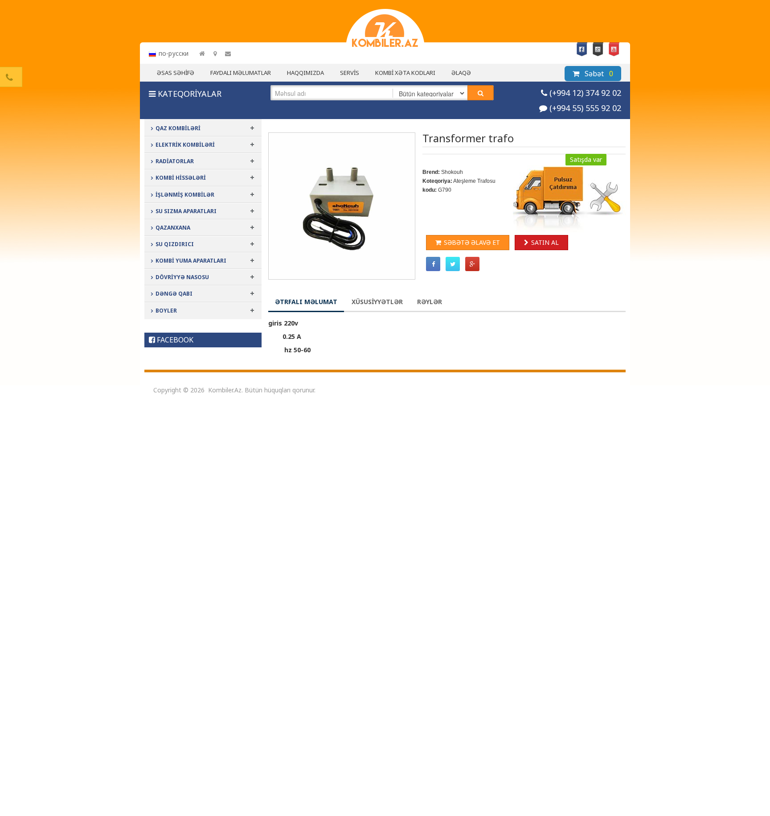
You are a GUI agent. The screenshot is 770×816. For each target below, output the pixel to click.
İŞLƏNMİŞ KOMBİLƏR (185, 194)
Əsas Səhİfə (175, 73)
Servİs (349, 73)
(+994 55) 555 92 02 (585, 108)
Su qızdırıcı (175, 244)
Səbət (598, 73)
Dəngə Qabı (174, 293)
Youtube (614, 49)
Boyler (166, 310)
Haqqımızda (305, 73)
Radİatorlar (175, 161)
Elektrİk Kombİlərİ (185, 144)
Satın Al (545, 242)
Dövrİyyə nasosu (182, 277)
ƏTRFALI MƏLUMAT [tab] (306, 301)
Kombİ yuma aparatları (191, 260)
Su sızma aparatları (186, 211)
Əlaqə (461, 73)
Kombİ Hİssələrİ (181, 177)
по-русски (173, 53)
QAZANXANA (173, 227)
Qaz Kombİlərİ (178, 128)
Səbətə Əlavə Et (472, 242)
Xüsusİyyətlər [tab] (377, 301)
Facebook (582, 49)
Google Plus (598, 49)
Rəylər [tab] (429, 301)
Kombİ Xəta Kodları (405, 73)
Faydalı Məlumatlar (240, 73)
